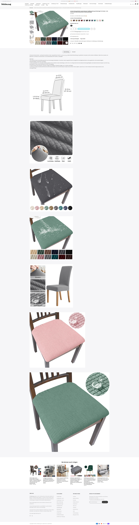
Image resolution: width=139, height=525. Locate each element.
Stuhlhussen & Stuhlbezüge (91, 41)
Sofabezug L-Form (45, 3)
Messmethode (76, 498)
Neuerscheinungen (82, 41)
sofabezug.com (40, 523)
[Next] (67, 28)
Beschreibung (66, 51)
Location (132, 1)
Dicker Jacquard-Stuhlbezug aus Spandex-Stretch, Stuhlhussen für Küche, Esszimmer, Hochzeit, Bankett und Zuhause (62, 480)
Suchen (74, 496)
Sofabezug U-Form (55, 3)
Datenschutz (75, 509)
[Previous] (36, 28)
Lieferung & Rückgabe (74, 38)
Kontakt (42, 5)
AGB (74, 511)
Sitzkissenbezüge (63, 3)
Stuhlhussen (37, 5)
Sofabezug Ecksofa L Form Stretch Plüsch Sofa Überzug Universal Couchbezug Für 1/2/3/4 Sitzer (103, 479)
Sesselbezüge (78, 3)
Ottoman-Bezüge (92, 3)
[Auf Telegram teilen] (79, 43)
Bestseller (32, 3)
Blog (47, 5)
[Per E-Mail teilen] (81, 43)
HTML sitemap (75, 513)
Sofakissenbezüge (108, 3)
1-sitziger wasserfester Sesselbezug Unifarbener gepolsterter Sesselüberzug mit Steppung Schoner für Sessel (48, 480)
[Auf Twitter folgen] (32, 516)
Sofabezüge (38, 3)
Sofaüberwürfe (71, 3)
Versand (73, 51)
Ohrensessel (100, 3)
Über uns (74, 505)
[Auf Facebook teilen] (70, 43)
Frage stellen (82, 38)
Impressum (75, 503)
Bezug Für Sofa (76, 514)
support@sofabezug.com (7, 1)
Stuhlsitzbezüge (100, 41)
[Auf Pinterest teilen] (74, 43)
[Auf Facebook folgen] (30, 516)
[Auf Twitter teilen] (72, 43)
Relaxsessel (85, 3)
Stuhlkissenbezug (64, 55)
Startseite (27, 3)
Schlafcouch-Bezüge (29, 5)
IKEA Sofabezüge (60, 502)
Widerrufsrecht (76, 502)
